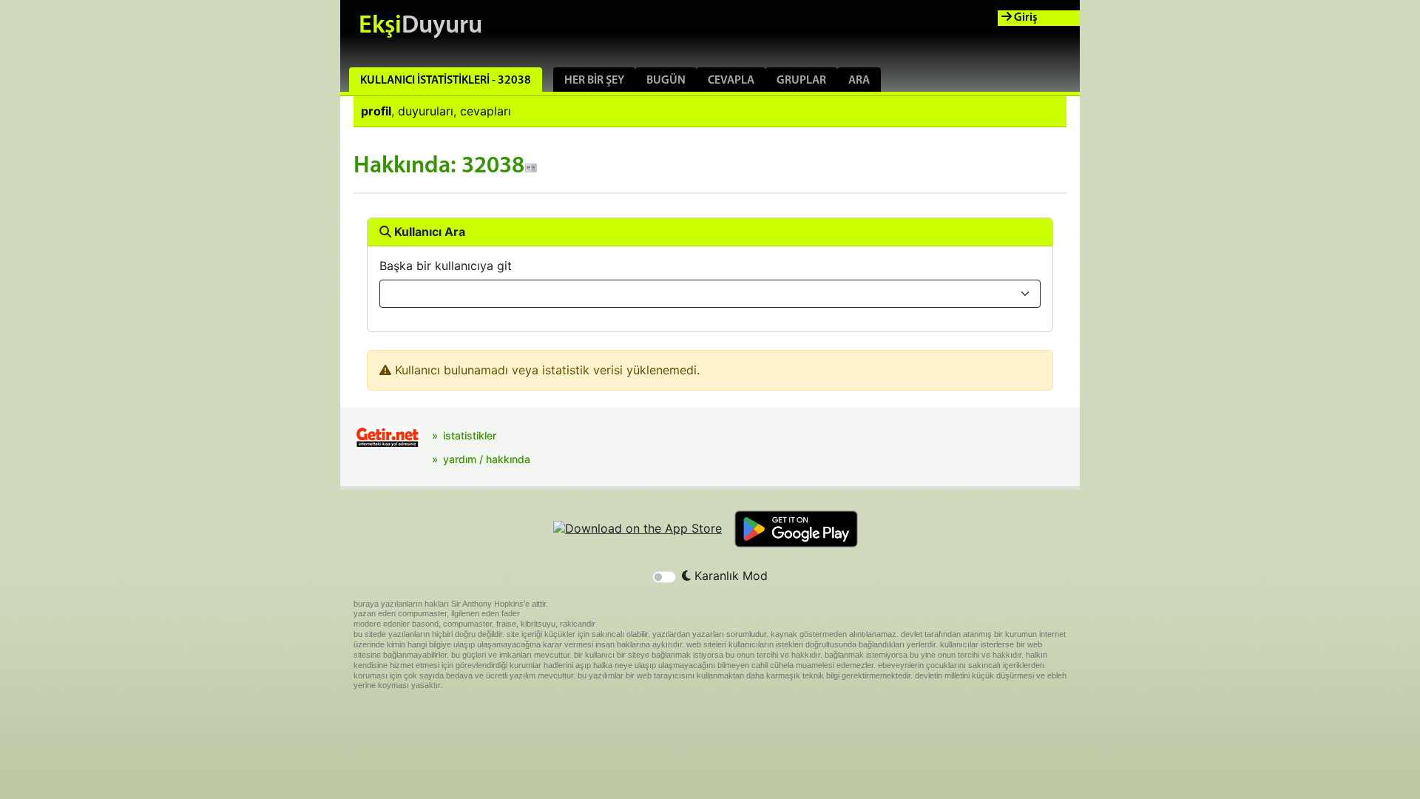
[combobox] (710, 294)
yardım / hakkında (486, 459)
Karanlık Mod (729, 575)
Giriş (1025, 18)
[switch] (664, 577)
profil (376, 111)
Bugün (666, 81)
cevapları (485, 111)
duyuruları (425, 111)
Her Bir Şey (594, 81)
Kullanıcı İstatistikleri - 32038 (445, 81)
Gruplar (801, 81)
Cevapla (731, 81)
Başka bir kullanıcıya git (445, 265)
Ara (859, 81)
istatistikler (469, 435)
